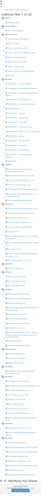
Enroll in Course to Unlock (20, 491)
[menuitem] (1, 4)
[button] (1, 2)
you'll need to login (28, 488)
